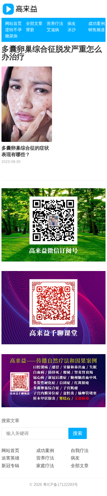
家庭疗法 (45, 465)
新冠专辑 (10, 465)
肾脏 (30, 29)
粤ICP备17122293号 (60, 484)
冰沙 (71, 29)
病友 (71, 23)
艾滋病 (53, 29)
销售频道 (96, 29)
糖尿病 (11, 36)
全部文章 (34, 23)
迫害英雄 (10, 457)
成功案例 (96, 23)
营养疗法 (55, 23)
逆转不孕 (13, 29)
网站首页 (13, 23)
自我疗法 (80, 450)
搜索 (77, 433)
